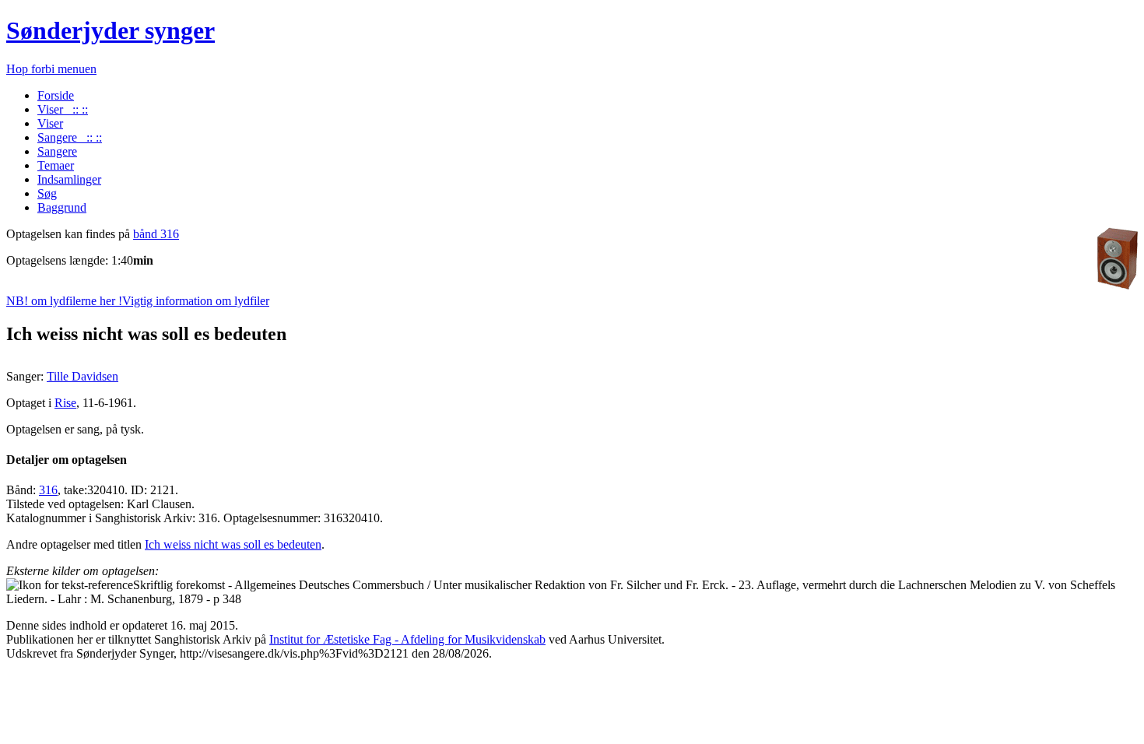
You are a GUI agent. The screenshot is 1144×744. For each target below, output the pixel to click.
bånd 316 (156, 233)
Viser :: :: (62, 109)
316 (48, 490)
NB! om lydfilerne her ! (137, 300)
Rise (65, 402)
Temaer (55, 165)
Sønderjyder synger (110, 30)
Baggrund (61, 207)
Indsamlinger (69, 179)
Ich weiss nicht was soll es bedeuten (233, 544)
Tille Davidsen (82, 376)
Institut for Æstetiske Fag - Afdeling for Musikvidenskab (407, 639)
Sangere (57, 151)
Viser (50, 123)
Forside (55, 95)
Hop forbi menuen (51, 68)
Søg (47, 193)
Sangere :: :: (69, 137)
